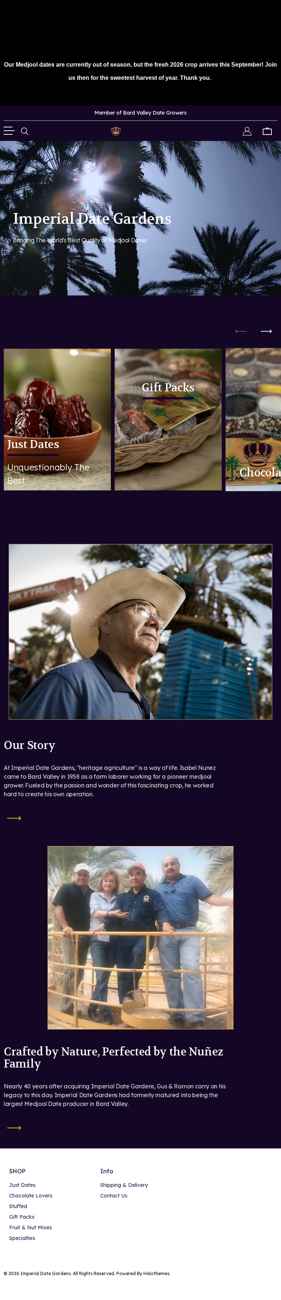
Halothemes (156, 1273)
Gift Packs (168, 388)
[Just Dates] (57, 419)
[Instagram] (273, 1273)
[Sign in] (247, 130)
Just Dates (33, 445)
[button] (266, 331)
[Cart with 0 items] (267, 130)
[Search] (24, 130)
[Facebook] (258, 1273)
